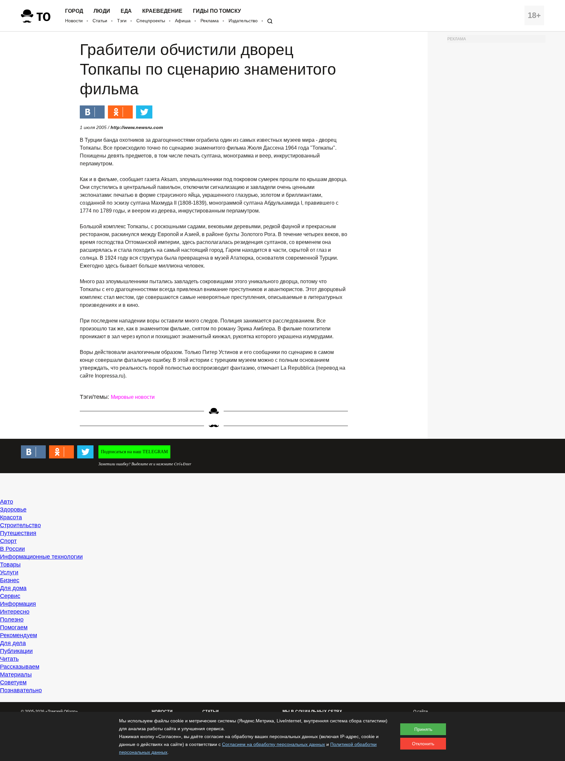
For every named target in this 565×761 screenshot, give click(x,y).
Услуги (9, 572)
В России (12, 549)
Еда (126, 11)
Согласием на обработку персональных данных (273, 744)
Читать (9, 659)
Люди (102, 11)
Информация (18, 604)
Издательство (243, 20)
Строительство (20, 525)
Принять (423, 729)
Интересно (14, 611)
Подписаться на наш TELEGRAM (134, 451)
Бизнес (9, 580)
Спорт (8, 541)
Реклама (209, 20)
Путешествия (18, 533)
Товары (10, 564)
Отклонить (423, 743)
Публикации (16, 651)
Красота (11, 517)
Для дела (13, 643)
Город (74, 11)
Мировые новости (133, 397)
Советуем (13, 682)
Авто (6, 501)
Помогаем (13, 627)
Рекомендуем (18, 635)
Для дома (13, 588)
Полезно (12, 619)
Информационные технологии (41, 556)
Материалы (16, 674)
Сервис (10, 596)
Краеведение (162, 11)
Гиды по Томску (217, 11)
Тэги (122, 20)
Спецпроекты (150, 20)
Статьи (100, 20)
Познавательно (21, 690)
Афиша (183, 20)
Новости (74, 20)
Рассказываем (19, 666)
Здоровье (13, 509)
